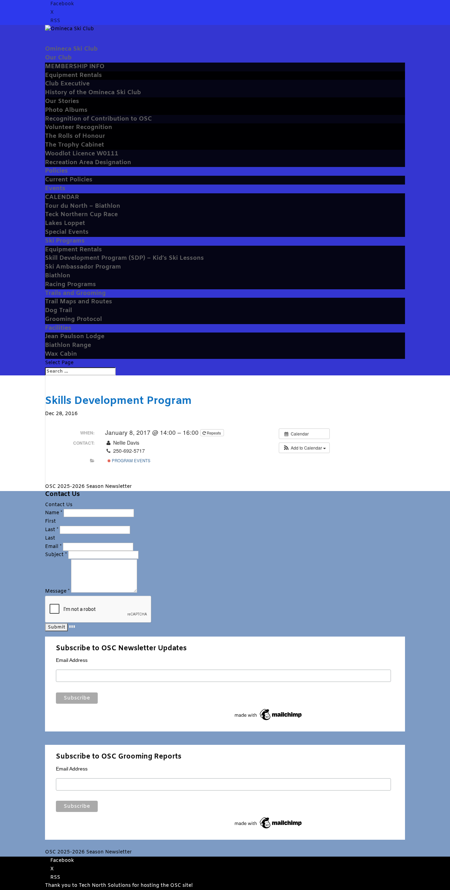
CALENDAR (62, 197)
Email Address (72, 660)
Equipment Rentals (73, 75)
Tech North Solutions (105, 885)
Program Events (130, 460)
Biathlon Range (68, 345)
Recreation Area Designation (88, 163)
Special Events (67, 232)
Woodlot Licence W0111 (81, 154)
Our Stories (62, 101)
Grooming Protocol (73, 319)
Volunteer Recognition (78, 127)
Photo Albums (66, 110)
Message (57, 591)
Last (51, 530)
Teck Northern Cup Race (81, 215)
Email (53, 546)
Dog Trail (58, 311)
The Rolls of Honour (75, 136)
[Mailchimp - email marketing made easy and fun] (268, 720)
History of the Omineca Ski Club (93, 93)
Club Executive (67, 84)
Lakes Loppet (65, 223)
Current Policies (68, 180)
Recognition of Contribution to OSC (98, 119)
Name (53, 513)
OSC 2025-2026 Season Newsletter (88, 486)
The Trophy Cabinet (74, 145)
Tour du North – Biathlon (82, 206)
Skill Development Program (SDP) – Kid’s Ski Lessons (124, 258)
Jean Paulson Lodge (74, 337)
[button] (304, 448)
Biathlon (57, 276)
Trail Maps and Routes (78, 302)
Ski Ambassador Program (83, 267)
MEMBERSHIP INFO (74, 67)
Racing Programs (70, 284)
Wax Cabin (61, 354)
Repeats (214, 433)
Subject (56, 555)
